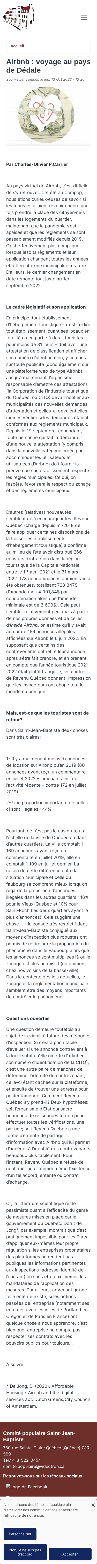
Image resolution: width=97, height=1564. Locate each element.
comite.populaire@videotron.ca (33, 1466)
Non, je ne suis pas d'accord (25, 1552)
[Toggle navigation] (84, 17)
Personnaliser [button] (20, 1534)
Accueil (17, 46)
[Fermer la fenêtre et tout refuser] (93, 1502)
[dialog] (48, 1531)
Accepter (70, 1554)
